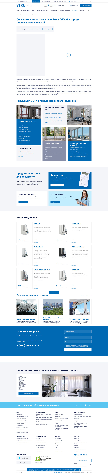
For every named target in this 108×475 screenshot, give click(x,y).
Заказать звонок (86, 5)
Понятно (77, 469)
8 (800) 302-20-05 (50, 5)
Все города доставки (28, 393)
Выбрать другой (47, 29)
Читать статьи (23, 202)
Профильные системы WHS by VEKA (24, 440)
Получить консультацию (78, 349)
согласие (71, 345)
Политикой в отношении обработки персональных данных (58, 469)
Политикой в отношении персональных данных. (80, 346)
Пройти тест (55, 202)
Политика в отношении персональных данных (74, 472)
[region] (30, 55)
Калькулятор (75, 5)
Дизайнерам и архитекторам (60, 1)
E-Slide (45, 115)
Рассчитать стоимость (57, 185)
